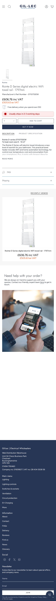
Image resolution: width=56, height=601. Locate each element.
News (4, 544)
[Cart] (52, 7)
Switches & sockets (10, 489)
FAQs (4, 526)
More (4, 507)
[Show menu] (3, 7)
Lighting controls (9, 484)
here (42, 282)
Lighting (5, 479)
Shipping (5, 180)
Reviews (5, 535)
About (4, 516)
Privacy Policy (42, 597)
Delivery (5, 530)
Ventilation (6, 493)
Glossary (6, 549)
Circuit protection (9, 498)
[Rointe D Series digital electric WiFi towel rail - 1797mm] (28, 222)
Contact (5, 521)
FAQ (9, 172)
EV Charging (7, 503)
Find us (5, 540)
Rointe (4, 83)
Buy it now (28, 127)
